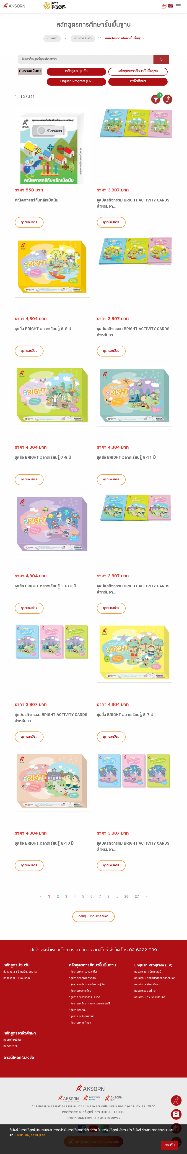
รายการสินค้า (83, 39)
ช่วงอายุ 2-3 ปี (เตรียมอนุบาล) (20, 972)
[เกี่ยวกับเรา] (176, 1100)
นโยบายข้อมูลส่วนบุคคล (30, 1135)
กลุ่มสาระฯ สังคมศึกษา (81, 1017)
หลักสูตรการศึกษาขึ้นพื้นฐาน (92, 966)
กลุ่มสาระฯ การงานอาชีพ (83, 972)
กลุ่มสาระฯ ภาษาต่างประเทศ (84, 997)
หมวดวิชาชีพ (10, 1046)
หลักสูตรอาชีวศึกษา (19, 1034)
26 (126, 897)
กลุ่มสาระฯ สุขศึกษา (80, 1023)
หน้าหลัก (52, 39)
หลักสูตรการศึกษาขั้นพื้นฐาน (138, 71)
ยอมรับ (170, 1145)
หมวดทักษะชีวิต (12, 1040)
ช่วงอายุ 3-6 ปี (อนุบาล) (16, 978)
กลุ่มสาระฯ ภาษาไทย (80, 991)
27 (137, 897)
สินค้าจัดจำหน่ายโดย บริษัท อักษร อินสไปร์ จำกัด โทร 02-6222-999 (93, 951)
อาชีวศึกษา (138, 81)
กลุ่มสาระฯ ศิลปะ (78, 1010)
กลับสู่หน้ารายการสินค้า (93, 916)
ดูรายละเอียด (29, 222)
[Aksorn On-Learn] (176, 1114)
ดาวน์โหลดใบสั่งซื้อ (18, 1058)
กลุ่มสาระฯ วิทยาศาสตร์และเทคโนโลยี (89, 1004)
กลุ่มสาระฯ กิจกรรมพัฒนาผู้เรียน (87, 985)
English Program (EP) (76, 81)
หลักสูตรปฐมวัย (16, 966)
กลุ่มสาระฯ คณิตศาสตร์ (82, 978)
